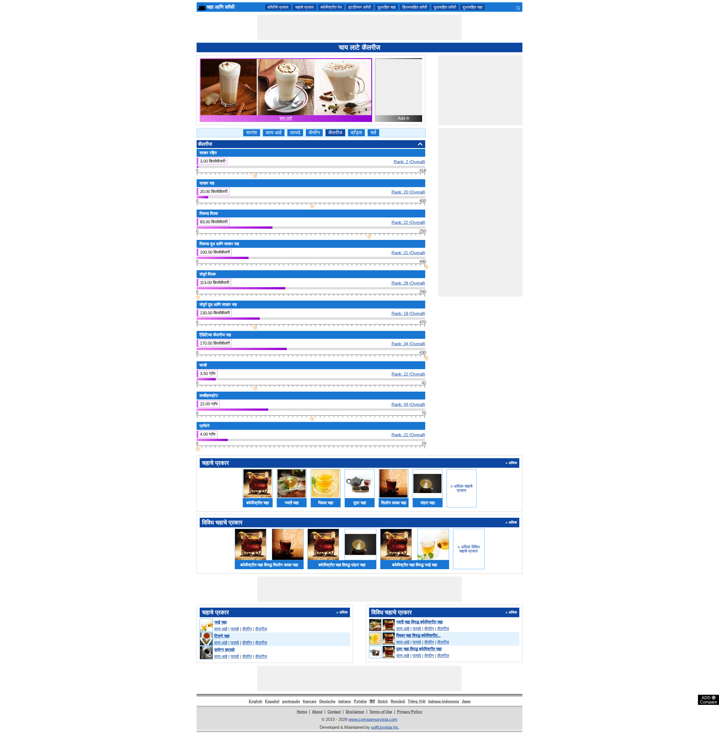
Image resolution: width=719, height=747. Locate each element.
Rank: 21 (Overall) (408, 252)
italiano (344, 701)
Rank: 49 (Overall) (408, 404)
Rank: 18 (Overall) (408, 313)
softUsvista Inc (385, 727)
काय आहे (274, 133)
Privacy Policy (409, 712)
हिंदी (372, 701)
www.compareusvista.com (373, 719)
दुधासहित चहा (473, 7)
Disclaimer (355, 712)
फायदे (295, 133)
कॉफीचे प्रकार (278, 7)
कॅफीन (314, 133)
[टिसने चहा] (206, 639)
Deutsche (327, 701)
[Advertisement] (359, 27)
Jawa (466, 701)
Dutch (383, 701)
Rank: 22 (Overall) (408, 222)
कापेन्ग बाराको (224, 649)
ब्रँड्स (356, 133)
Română (398, 701)
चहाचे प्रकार (304, 7)
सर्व (373, 133)
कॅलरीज (335, 133)
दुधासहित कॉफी (445, 7)
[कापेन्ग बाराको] (206, 653)
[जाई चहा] (206, 625)
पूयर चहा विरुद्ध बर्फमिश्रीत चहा (419, 648)
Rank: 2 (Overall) (409, 161)
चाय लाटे (285, 118)
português (291, 701)
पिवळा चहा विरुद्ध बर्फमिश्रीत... (418, 635)
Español (272, 701)
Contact (334, 712)
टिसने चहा (221, 636)
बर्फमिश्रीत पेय (331, 7)
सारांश (251, 133)
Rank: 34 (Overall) (408, 343)
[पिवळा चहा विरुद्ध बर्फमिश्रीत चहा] (381, 638)
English (255, 701)
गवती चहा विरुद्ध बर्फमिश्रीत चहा (419, 621)
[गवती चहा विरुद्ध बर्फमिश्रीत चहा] (381, 625)
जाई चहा (220, 622)
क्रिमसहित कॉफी (414, 7)
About (317, 712)
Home (302, 712)
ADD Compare (708, 699)
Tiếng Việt (417, 701)
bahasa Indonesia (443, 701)
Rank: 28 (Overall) (408, 283)
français (310, 701)
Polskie (360, 701)
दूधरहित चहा (386, 7)
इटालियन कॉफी (359, 7)
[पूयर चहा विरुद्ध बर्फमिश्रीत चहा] (381, 652)
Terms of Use (380, 712)
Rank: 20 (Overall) (408, 192)
